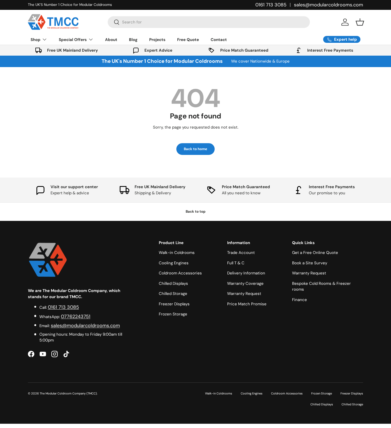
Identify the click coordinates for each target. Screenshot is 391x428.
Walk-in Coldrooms (177, 252)
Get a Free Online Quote (315, 252)
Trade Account (241, 252)
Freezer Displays (174, 304)
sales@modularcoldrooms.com (328, 5)
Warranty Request (244, 293)
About (111, 39)
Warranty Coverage (245, 283)
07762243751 (75, 316)
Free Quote (188, 39)
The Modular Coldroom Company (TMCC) (68, 393)
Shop (35, 39)
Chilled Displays (173, 283)
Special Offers (73, 39)
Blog (133, 39)
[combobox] (209, 22)
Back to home (195, 149)
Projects (157, 39)
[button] (360, 22)
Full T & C (235, 263)
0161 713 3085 (270, 5)
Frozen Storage (173, 314)
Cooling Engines (174, 263)
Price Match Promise (247, 304)
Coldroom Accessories (180, 273)
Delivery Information (246, 273)
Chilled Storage (173, 293)
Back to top (196, 211)
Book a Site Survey (309, 263)
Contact (219, 39)
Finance (299, 299)
